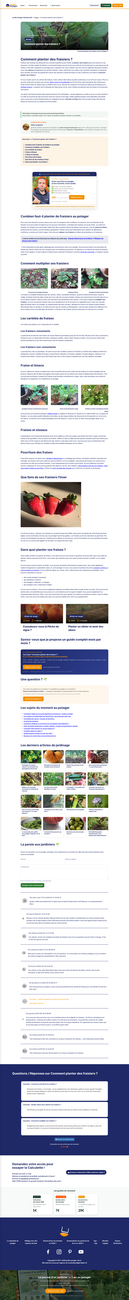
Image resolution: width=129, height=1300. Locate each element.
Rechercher (43, 5)
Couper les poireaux (31, 721)
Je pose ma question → (33, 699)
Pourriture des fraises (33, 157)
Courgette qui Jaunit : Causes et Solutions (39, 719)
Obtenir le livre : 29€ (32, 667)
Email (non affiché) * (71, 859)
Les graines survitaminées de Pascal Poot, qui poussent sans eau (47, 716)
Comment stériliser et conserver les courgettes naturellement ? (46, 724)
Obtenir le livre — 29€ (55, 1291)
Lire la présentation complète (59, 201)
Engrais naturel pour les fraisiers (80, 238)
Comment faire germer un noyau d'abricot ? (39, 728)
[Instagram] (59, 1252)
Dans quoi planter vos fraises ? (36, 162)
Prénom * (23, 859)
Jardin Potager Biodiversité (22, 17)
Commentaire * (25, 867)
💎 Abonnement (55, 5)
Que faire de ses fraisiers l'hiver (37, 159)
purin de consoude (87, 252)
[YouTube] (81, 1252)
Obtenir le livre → (76, 197)
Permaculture (33, 5)
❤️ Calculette (106, 5)
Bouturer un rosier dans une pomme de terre (40, 736)
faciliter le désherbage (54, 458)
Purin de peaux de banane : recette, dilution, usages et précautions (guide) (51, 726)
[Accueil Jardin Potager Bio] (11, 5)
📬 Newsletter (94, 5)
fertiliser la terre (26, 87)
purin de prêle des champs (62, 468)
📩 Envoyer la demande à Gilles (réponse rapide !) (86, 1172)
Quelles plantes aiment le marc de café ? (38, 733)
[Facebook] (48, 1252)
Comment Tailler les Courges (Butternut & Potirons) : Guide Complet (48, 714)
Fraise (36, 17)
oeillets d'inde (52, 414)
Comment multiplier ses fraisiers (37, 147)
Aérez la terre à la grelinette (60, 82)
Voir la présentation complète (51, 667)
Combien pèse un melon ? (33, 731)
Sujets (22, 5)
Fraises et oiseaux (32, 154)
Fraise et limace (31, 152)
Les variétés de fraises (33, 149)
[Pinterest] (70, 1252)
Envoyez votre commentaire (32, 885)
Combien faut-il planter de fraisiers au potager (42, 145)
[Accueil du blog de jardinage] (64, 1231)
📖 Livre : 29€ (118, 5)
